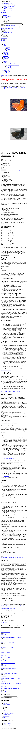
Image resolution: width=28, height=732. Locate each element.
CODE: (2, 164)
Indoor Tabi (6, 59)
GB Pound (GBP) (7, 8)
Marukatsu (8, 50)
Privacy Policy (6, 714)
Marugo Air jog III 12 (5, 632)
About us (5, 710)
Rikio (7, 48)
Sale (4, 44)
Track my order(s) (5, 21)
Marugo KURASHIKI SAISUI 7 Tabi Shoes (11, 683)
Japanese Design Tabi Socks (12, 65)
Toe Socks (8, 67)
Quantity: (3, 167)
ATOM (8, 49)
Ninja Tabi (5, 52)
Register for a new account (7, 28)
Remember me (5, 31)
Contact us (5, 712)
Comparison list (7, 16)
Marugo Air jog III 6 (5, 657)
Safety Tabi (6, 57)
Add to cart (3, 170)
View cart (3, 40)
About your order (7, 723)
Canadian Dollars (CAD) (9, 5)
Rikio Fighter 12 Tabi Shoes (7, 647)
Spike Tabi (5, 56)
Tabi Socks (8, 66)
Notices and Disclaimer (6, 370)
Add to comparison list (19, 170)
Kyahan (8, 71)
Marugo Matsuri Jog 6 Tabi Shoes (8, 668)
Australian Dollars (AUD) (9, 6)
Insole (7, 72)
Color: (2, 160)
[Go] (17, 697)
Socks (4, 62)
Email (2, 24)
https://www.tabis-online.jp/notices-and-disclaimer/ (12, 557)
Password (3, 25)
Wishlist (5, 724)
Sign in (2, 22)
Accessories (6, 70)
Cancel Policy (6, 716)
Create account (6, 704)
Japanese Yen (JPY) (7, 10)
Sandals (5, 61)
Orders (5, 15)
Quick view (3, 634)
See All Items (4, 622)
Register (6, 22)
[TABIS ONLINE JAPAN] (7, 32)
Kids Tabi (5, 53)
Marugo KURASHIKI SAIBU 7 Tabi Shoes (11, 637)
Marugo (8, 47)
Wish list (5, 17)
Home (2, 75)
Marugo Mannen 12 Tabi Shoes (8, 663)
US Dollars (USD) (7, 3)
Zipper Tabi (6, 58)
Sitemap (5, 717)
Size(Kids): (3, 163)
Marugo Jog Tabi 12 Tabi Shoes (8, 642)
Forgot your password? (10, 25)
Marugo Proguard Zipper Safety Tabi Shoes (10, 678)
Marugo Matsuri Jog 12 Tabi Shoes (9, 673)
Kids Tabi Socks (10, 69)
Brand (4, 45)
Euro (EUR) (6, 7)
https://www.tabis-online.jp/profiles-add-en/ (10, 391)
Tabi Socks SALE (10, 63)
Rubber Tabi (6, 54)
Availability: (3, 166)
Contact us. (6, 476)
